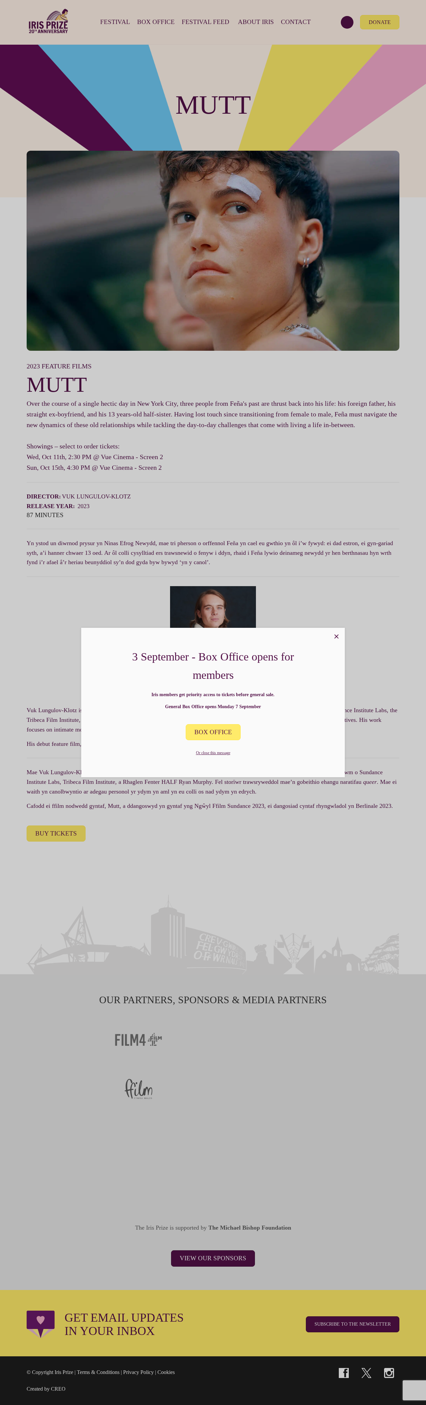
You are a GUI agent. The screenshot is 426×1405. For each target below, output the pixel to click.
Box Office (213, 732)
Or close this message (213, 753)
